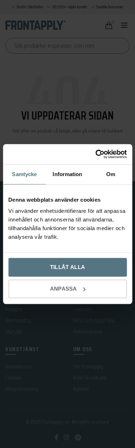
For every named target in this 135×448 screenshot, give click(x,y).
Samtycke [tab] (24, 174)
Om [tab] (110, 174)
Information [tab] (67, 174)
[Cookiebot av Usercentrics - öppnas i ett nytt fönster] (96, 154)
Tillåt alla (67, 267)
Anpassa (63, 289)
